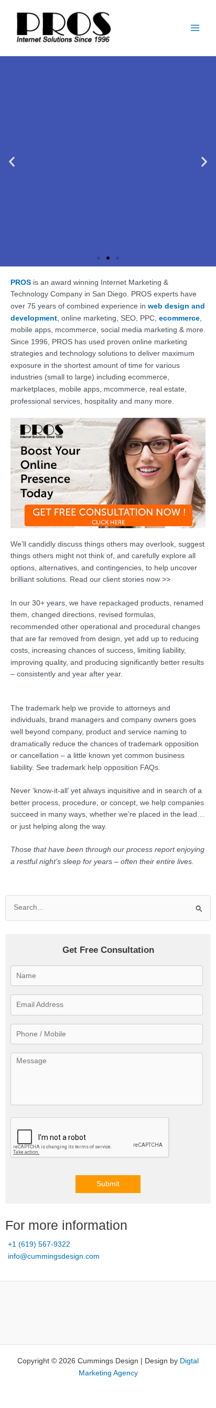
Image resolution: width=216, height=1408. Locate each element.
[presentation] (90, 1137)
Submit (108, 1184)
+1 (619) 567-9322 (39, 1244)
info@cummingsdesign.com (54, 1256)
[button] (11, 161)
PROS (20, 282)
